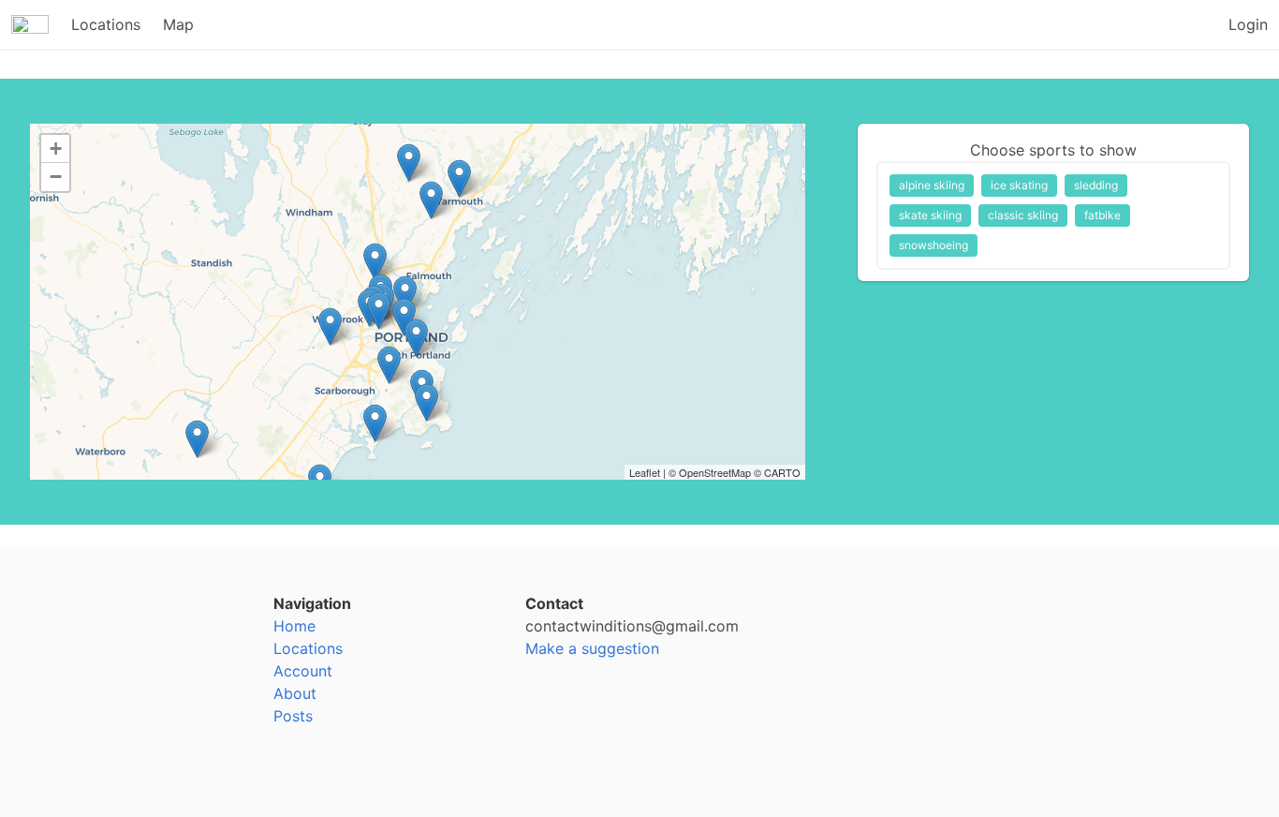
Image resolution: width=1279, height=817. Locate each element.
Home (294, 625)
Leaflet (644, 472)
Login (1248, 24)
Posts (293, 715)
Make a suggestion (592, 648)
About (294, 693)
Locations (105, 24)
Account (302, 670)
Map (178, 24)
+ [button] (56, 148)
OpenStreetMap (715, 472)
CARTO (782, 472)
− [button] (56, 176)
